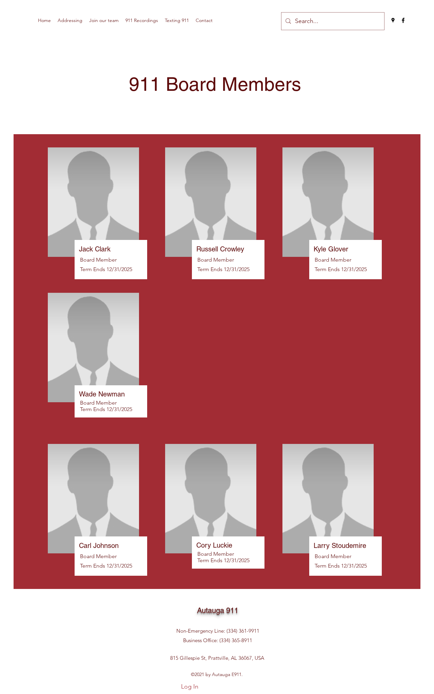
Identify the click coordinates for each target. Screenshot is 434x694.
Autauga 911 (217, 610)
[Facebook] (403, 20)
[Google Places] (393, 20)
